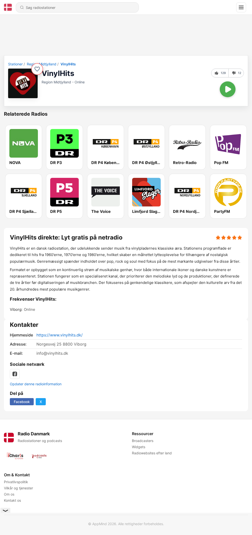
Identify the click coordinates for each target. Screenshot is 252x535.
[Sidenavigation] (241, 7)
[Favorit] (37, 69)
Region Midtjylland (41, 64)
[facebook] (15, 374)
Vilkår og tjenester (18, 488)
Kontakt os (12, 500)
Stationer (15, 64)
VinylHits (68, 64)
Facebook (22, 402)
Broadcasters (142, 441)
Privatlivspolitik (16, 482)
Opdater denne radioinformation (36, 384)
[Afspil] (228, 89)
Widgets (138, 447)
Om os (9, 494)
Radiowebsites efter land (152, 453)
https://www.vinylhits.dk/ (59, 334)
